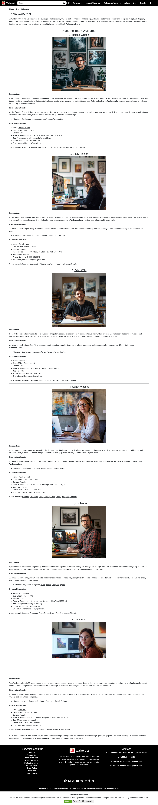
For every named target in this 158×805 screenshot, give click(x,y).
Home (11, 9)
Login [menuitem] (152, 3)
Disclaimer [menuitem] (31, 771)
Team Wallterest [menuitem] (31, 758)
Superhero (50, 701)
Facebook (26, 147)
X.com (61, 147)
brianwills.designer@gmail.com (30, 376)
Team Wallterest (112, 788)
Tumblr (55, 147)
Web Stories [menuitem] (32, 773)
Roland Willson (80, 34)
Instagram (74, 147)
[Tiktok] (86, 780)
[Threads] (93, 780)
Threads (82, 147)
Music (43, 585)
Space (62, 585)
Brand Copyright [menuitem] (31, 760)
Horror (49, 468)
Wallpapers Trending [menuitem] (112, 3)
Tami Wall (80, 619)
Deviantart (42, 147)
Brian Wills (80, 270)
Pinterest (34, 147)
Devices (56, 468)
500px (49, 147)
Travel (57, 701)
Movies (62, 468)
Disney (43, 352)
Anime (56, 119)
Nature (48, 585)
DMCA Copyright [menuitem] (31, 763)
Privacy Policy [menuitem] (31, 768)
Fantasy (50, 352)
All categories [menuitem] (130, 3)
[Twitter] (69, 780)
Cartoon (44, 235)
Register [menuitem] (143, 3)
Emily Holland (80, 153)
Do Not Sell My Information (83, 801)
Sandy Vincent (80, 386)
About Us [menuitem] (31, 753)
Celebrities (52, 235)
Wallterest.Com (17, 19)
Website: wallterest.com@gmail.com (127, 761)
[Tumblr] (89, 780)
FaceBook (26, 730)
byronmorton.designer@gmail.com (31, 609)
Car (61, 119)
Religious (55, 585)
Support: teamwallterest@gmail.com (127, 765)
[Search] (64, 3)
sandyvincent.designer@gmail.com (31, 492)
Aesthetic (44, 119)
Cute (63, 235)
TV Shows (64, 701)
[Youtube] (78, 780)
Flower (56, 352)
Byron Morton (80, 503)
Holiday (43, 468)
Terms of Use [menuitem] (31, 765)
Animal (51, 119)
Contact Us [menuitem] (31, 755)
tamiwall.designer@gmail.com (29, 725)
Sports (42, 701)
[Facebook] (65, 780)
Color (59, 235)
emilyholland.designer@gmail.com (31, 260)
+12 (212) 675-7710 (127, 757)
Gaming (63, 352)
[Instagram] (73, 780)
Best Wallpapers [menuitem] (75, 3)
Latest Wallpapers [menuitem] (92, 3)
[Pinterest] (82, 780)
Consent (67, 801)
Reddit (66, 147)
